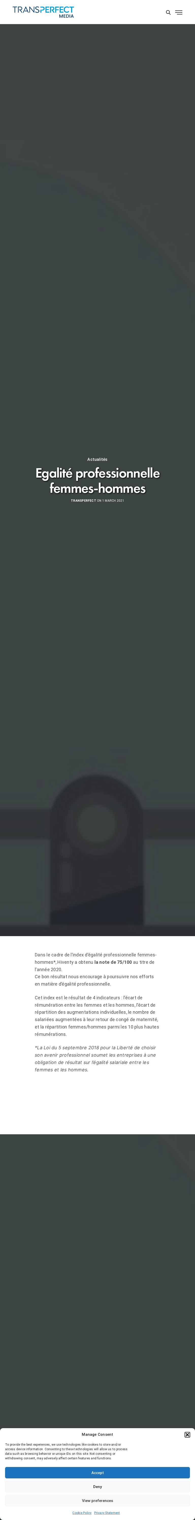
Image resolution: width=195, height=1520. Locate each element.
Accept (97, 1473)
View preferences (97, 1500)
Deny (97, 1486)
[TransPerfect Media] (43, 12)
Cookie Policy (81, 1513)
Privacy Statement (107, 1513)
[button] (187, 1434)
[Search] (168, 12)
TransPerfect (83, 500)
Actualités (97, 460)
